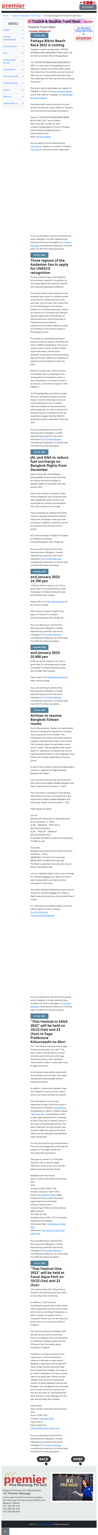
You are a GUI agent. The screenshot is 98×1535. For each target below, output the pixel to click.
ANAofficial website (56, 677)
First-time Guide (10, 76)
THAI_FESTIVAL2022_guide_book (44, 1428)
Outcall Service (10, 46)
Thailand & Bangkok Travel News (26, 15)
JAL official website (56, 601)
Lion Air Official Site (39, 912)
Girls (5, 53)
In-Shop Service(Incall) (9, 38)
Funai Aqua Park (46, 1418)
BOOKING (88, 7)
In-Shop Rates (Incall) (9, 61)
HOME (6, 30)
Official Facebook (43, 136)
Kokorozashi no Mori (46, 1195)
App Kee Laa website (62, 91)
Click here (34, 146)
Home (5, 15)
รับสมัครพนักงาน (10, 103)
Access (6, 90)
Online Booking (10, 83)
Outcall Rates (9, 69)
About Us (7, 96)
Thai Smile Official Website (42, 915)
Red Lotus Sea (37, 1114)
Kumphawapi (60, 1107)
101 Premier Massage (51, 439)
